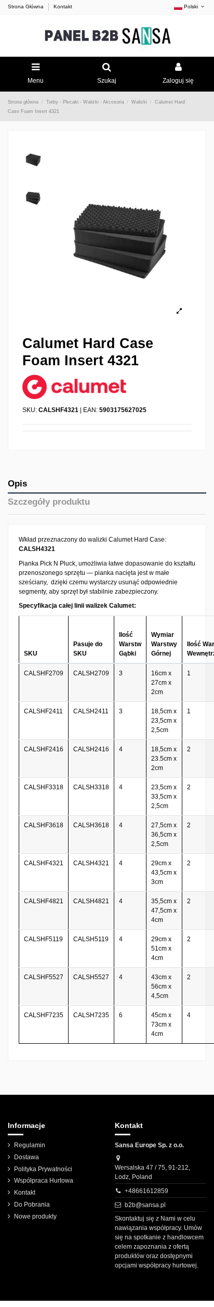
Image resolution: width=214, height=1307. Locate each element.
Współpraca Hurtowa (43, 1180)
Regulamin (29, 1145)
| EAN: (89, 410)
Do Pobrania (32, 1204)
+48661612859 (146, 1191)
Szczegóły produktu (49, 502)
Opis (17, 484)
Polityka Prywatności (43, 1169)
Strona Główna (26, 6)
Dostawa (26, 1157)
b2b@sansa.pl (145, 1205)
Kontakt (63, 6)
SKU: (29, 410)
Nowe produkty (35, 1216)
